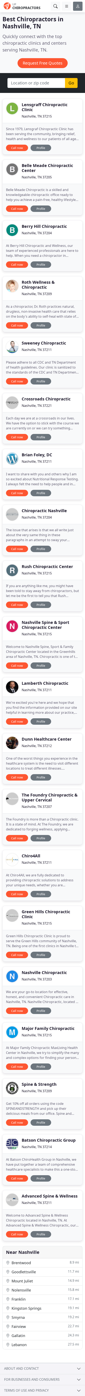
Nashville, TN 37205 (37, 177)
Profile (41, 148)
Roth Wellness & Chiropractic (38, 284)
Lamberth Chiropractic (45, 683)
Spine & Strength (39, 1084)
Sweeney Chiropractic (44, 343)
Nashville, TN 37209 (37, 294)
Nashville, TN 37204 (37, 233)
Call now (17, 148)
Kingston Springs (45, 1308)
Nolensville (45, 1290)
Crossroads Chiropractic (46, 399)
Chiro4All (31, 856)
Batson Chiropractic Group (49, 1140)
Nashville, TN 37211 (37, 349)
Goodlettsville (45, 1271)
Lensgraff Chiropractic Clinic (44, 107)
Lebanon (45, 1344)
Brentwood (45, 1262)
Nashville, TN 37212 (37, 746)
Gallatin (45, 1335)
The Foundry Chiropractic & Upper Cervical (50, 797)
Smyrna (45, 1317)
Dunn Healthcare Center (47, 739)
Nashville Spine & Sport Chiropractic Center (45, 625)
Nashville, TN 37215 (37, 116)
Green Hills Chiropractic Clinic (46, 914)
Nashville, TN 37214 (37, 1147)
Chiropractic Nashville (44, 510)
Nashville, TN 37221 (37, 405)
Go (71, 83)
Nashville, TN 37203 (37, 979)
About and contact (21, 1368)
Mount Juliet (45, 1280)
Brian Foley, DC (37, 455)
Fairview (45, 1326)
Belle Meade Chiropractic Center (47, 168)
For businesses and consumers (32, 1379)
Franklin (45, 1299)
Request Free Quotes (43, 63)
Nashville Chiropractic (44, 972)
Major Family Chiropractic (48, 1028)
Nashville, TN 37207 (37, 806)
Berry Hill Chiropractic (44, 226)
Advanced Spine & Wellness (50, 1196)
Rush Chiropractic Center (47, 566)
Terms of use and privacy (26, 1390)
